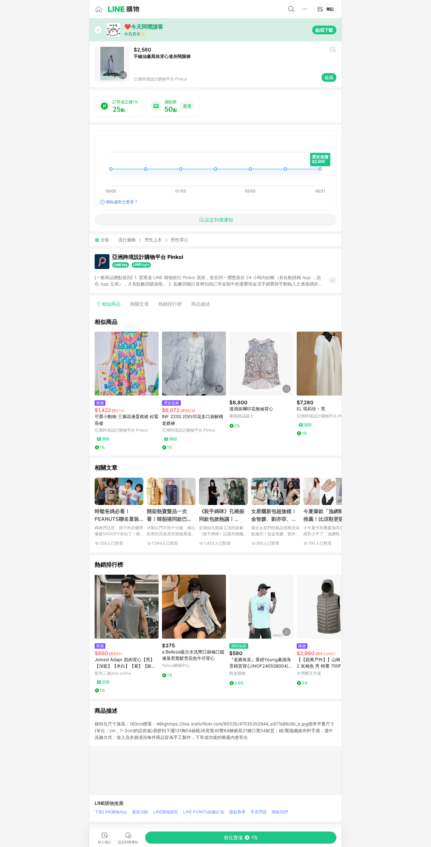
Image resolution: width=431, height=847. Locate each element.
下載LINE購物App (111, 811)
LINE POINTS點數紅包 (203, 811)
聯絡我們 (280, 811)
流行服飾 (127, 239)
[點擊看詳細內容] (127, 364)
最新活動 (140, 811)
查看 (187, 106)
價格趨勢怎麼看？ (122, 201)
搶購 (329, 77)
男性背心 (179, 239)
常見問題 (259, 811)
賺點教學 (237, 811)
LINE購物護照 (165, 811)
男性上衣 (153, 239)
